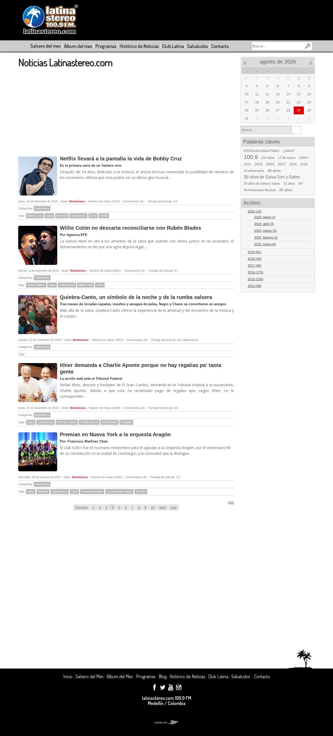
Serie (93, 215)
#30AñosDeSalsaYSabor (261, 150)
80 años (141, 491)
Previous (81, 507)
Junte (99, 284)
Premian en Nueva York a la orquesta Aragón (115, 434)
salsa (49, 215)
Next (162, 507)
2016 (270, 164)
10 (153, 507)
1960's (303, 157)
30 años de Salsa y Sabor (262, 183)
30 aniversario (254, 170)
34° (300, 183)
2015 (258, 164)
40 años (285, 189)
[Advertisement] (126, 109)
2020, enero (265, 244)
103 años (267, 157)
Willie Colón (85, 284)
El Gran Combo (66, 422)
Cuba (74, 491)
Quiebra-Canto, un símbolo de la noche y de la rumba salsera (136, 297)
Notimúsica (77, 201)
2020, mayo (265, 217)
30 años (274, 170)
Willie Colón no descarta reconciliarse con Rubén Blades (130, 228)
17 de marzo (287, 157)
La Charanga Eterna (119, 491)
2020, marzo (265, 231)
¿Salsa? (288, 150)
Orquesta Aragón (92, 491)
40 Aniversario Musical (260, 190)
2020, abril (264, 224)
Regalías (126, 422)
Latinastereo (78, 215)
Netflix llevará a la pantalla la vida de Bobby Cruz (121, 158)
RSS (231, 502)
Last (173, 507)
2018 (293, 164)
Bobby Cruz (34, 215)
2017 (282, 164)
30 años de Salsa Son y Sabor (272, 177)
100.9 (251, 157)
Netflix (104, 215)
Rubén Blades (36, 284)
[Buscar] (295, 130)
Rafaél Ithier (109, 422)
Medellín (61, 215)
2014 (247, 164)
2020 (254, 211)
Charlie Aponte (89, 422)
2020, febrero (266, 237)
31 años (289, 183)
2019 (304, 164)
